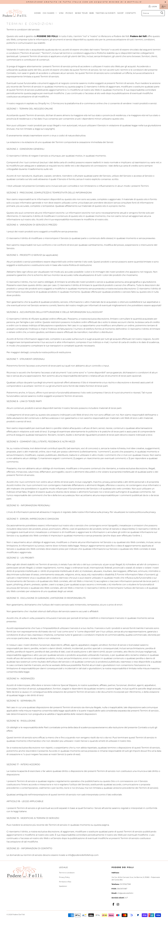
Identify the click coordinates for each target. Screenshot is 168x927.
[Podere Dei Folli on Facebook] (114, 904)
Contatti (130, 13)
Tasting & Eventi (106, 13)
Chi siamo (49, 13)
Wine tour (81, 13)
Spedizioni (63, 886)
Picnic (69, 13)
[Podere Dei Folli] (15, 13)
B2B (92, 13)
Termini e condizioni (67, 873)
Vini (61, 13)
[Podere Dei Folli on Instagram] (118, 904)
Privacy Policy (64, 877)
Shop (120, 13)
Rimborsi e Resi (65, 882)
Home (37, 13)
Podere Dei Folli (18, 914)
